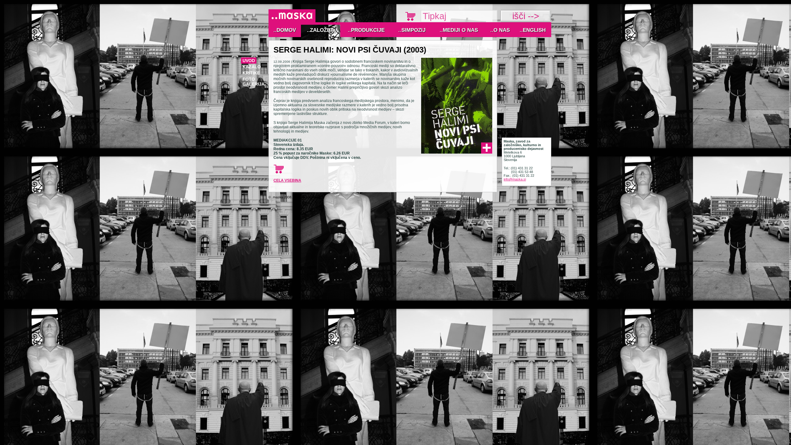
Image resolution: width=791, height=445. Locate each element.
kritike (251, 72)
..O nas (500, 30)
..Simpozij (411, 30)
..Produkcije (366, 30)
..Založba (320, 30)
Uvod (249, 60)
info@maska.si (515, 179)
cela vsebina (287, 180)
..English (533, 30)
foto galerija (253, 82)
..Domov (284, 30)
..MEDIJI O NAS (459, 30)
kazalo (252, 66)
